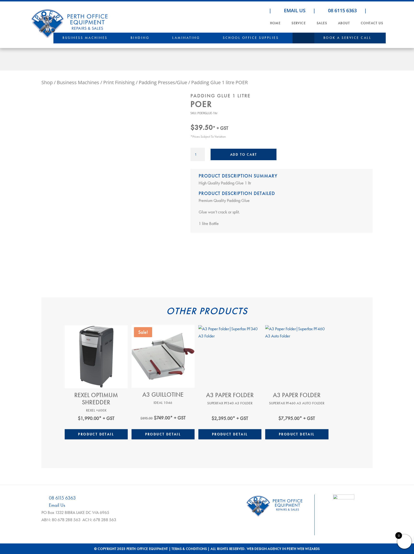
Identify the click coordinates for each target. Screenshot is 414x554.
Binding (140, 37)
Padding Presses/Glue (163, 82)
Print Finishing (119, 82)
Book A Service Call (347, 37)
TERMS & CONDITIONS (189, 549)
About (344, 23)
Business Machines (85, 37)
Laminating (186, 37)
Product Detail (96, 434)
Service (299, 23)
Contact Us (372, 23)
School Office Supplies (251, 37)
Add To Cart (243, 154)
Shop (47, 82)
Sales (322, 23)
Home (275, 23)
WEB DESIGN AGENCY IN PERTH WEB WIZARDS (283, 549)
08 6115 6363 (342, 10)
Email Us (294, 10)
